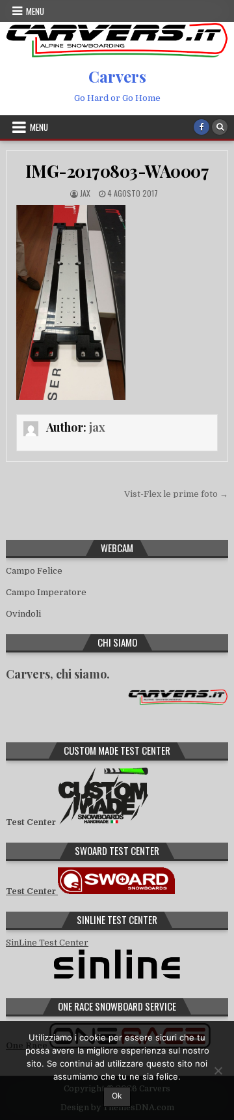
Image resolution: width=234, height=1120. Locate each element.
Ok (117, 1095)
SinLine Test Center (47, 942)
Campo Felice (34, 571)
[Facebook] (201, 127)
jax (85, 193)
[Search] (220, 127)
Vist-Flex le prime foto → (176, 494)
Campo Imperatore (46, 592)
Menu (35, 11)
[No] (217, 1070)
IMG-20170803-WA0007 (117, 171)
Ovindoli (23, 614)
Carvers (117, 76)
